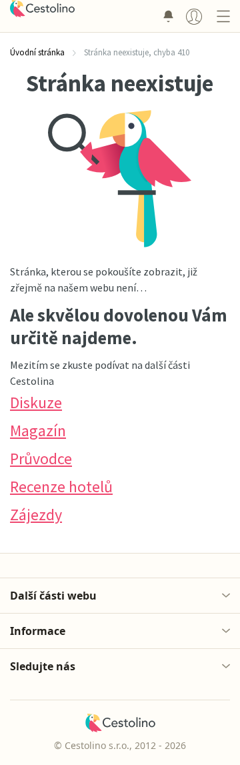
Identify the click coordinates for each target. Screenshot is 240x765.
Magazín (38, 430)
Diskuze (36, 402)
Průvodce (41, 458)
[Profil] (194, 16)
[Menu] (223, 16)
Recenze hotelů (61, 486)
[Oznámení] (168, 16)
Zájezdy (36, 514)
